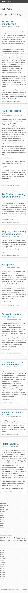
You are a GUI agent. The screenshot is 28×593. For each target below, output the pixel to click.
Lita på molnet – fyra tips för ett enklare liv (12, 363)
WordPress (13, 589)
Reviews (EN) (3, 503)
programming (3, 521)
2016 (1, 560)
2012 (1, 568)
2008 (1, 576)
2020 (1, 552)
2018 (1, 556)
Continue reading (7, 219)
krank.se (6, 8)
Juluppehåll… (9, 264)
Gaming (2, 523)
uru (1, 541)
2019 (1, 554)
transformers (23, 540)
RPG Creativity (3, 511)
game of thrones (8, 537)
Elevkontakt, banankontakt (9, 22)
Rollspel (2, 507)
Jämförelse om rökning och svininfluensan (13, 195)
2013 (1, 566)
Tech (1, 513)
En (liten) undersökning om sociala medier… (14, 232)
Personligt (9, 101)
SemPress (24, 589)
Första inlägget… (11, 443)
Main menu (8, 2)
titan (17, 540)
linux (24, 538)
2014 (1, 564)
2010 (1, 572)
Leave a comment (17, 101)
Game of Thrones (4, 509)
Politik (1, 525)
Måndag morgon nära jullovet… (13, 413)
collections (5, 535)
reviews (2, 517)
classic (1, 535)
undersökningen (15, 249)
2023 (1, 550)
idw (22, 538)
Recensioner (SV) (4, 505)
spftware (14, 540)
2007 (1, 578)
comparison (10, 535)
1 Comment (15, 403)
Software (2, 515)
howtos (2, 519)
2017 (1, 558)
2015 (1, 562)
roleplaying (9, 540)
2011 (1, 570)
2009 (1, 574)
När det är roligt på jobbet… (11, 112)
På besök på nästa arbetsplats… (11, 315)
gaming (19, 538)
